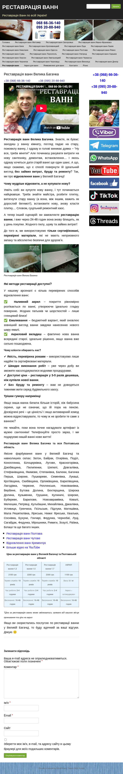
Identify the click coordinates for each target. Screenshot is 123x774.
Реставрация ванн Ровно (104, 50)
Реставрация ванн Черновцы (46, 61)
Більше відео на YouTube (23, 547)
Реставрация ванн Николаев (15, 50)
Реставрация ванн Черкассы (79, 57)
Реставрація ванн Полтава (24, 533)
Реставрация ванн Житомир (28, 42)
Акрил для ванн (31, 65)
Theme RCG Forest (76, 768)
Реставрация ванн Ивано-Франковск (94, 42)
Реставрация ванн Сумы (13, 53)
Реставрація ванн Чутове (23, 538)
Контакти (73, 65)
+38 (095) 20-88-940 (51, 80)
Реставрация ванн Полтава (75, 50)
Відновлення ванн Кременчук (26, 543)
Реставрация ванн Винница (77, 61)
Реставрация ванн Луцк (75, 46)
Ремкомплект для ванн (54, 65)
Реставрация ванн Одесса (45, 50)
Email (8, 715)
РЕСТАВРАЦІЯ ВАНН (30, 7)
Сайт (7, 728)
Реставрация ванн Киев (13, 46)
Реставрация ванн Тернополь (43, 53)
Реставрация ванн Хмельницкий (46, 57)
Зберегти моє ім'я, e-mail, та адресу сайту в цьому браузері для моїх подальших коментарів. (37, 746)
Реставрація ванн (10, 65)
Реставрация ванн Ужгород (74, 53)
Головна (6, 42)
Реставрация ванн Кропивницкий (44, 46)
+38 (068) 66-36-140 (17, 80)
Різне (85, 65)
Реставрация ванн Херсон (14, 57)
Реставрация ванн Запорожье (59, 42)
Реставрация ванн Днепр (106, 61)
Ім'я (7, 702)
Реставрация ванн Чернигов (15, 61)
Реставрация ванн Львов (102, 46)
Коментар (11, 667)
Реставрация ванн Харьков (104, 53)
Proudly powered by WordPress (52, 768)
